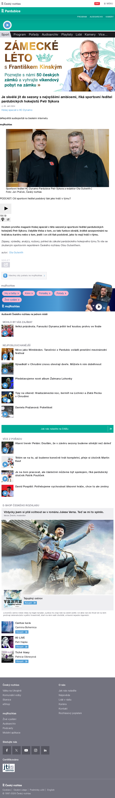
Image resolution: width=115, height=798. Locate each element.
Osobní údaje (20, 790)
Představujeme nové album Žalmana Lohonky (43, 378)
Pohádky (43, 293)
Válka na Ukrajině (12, 690)
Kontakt (63, 708)
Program (82, 17)
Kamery (110, 17)
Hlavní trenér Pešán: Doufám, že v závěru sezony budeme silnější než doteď (63, 443)
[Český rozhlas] (11, 3)
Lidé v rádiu (65, 699)
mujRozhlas (8, 285)
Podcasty (8, 728)
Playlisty (67, 34)
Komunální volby (12, 695)
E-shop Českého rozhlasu (21, 505)
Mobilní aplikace (12, 732)
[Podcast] (2, 220)
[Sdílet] (8, 220)
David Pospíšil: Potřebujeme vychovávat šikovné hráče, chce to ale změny (62, 486)
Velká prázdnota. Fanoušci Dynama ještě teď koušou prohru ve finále (58, 326)
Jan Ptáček (18, 191)
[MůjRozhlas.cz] (6, 124)
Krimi (27, 293)
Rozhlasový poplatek (70, 713)
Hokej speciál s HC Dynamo (16, 110)
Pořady (34, 34)
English (51, 790)
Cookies (7, 790)
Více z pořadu (12, 439)
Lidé (79, 34)
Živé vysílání (10, 299)
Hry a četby (10, 293)
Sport (5, 34)
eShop (6, 704)
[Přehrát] (5, 209)
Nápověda (64, 695)
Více (103, 34)
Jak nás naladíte (68, 690)
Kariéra (62, 704)
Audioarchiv (96, 17)
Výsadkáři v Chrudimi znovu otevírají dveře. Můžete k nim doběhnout (58, 364)
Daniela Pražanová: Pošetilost (33, 407)
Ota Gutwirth (16, 252)
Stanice (7, 699)
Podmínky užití (37, 790)
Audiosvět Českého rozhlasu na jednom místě (24, 314)
